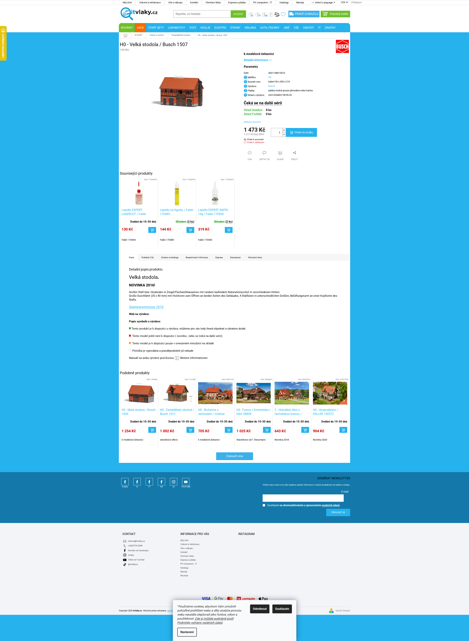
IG (173, 481)
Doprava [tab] (219, 257)
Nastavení (187, 632)
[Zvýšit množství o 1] (284, 130)
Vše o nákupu (175, 2)
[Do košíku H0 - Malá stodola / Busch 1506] (152, 430)
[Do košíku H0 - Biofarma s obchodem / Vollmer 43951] (229, 430)
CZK (343, 2)
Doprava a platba (237, 2)
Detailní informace (256, 60)
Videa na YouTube (136, 560)
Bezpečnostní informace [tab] (197, 257)
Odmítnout (260, 609)
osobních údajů (331, 505)
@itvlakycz (133, 564)
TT (149, 481)
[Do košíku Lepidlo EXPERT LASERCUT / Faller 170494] (152, 230)
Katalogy (284, 2)
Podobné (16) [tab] (148, 257)
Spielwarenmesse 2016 (146, 307)
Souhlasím (282, 609)
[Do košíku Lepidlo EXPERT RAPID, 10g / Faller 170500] (229, 230)
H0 (269, 77)
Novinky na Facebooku (138, 550)
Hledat (238, 14)
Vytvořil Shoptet (343, 610)
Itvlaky (124, 481)
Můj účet (127, 2)
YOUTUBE (185, 481)
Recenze (184, 575)
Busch (271, 86)
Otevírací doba (213, 2)
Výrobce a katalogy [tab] (169, 257)
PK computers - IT (262, 2)
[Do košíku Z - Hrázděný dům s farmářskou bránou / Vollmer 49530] (305, 430)
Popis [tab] (131, 257)
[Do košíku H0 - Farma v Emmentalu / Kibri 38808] (267, 430)
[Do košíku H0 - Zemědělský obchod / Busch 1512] (190, 430)
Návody (300, 2)
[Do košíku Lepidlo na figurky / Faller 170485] (190, 230)
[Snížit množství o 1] (284, 134)
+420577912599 (135, 546)
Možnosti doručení (252, 122)
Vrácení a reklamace (150, 2)
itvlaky (131, 555)
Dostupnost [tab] (235, 257)
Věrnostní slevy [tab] (255, 257)
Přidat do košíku (304, 132)
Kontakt (194, 2)
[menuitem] (127, 27)
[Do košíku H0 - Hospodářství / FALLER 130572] (343, 430)
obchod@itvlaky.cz (136, 541)
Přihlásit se (338, 512)
